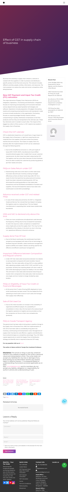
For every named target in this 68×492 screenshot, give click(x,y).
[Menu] (64, 2)
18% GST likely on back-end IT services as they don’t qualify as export (8, 381)
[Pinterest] (10, 482)
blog (7, 397)
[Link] (4, 3)
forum (22, 343)
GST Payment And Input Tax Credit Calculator (24, 471)
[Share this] (8, 394)
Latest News (23, 467)
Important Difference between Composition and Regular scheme (22, 254)
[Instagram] (13, 482)
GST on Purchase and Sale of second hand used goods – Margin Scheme (22, 381)
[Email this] (5, 394)
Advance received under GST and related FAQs (21, 195)
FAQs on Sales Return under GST (17, 168)
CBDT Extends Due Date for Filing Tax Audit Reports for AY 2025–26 (55, 93)
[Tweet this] (12, 394)
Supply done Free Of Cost (14, 236)
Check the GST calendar (13, 132)
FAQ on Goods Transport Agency (17, 321)
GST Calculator (23, 479)
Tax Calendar (23, 464)
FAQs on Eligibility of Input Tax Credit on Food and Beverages (21, 285)
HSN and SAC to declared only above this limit (21, 215)
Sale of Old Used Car (12, 301)
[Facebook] (4, 482)
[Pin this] (20, 394)
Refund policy (23, 486)
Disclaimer (22, 488)
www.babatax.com (13, 366)
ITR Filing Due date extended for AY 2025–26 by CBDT (55, 110)
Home (21, 481)
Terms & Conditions (25, 483)
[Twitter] (7, 482)
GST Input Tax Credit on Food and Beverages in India (34, 381)
